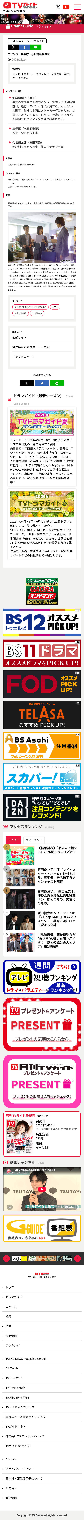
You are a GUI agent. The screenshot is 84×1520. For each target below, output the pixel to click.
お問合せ (11, 1488)
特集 (8, 1316)
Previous (6, 1258)
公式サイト (19, 337)
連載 (8, 1326)
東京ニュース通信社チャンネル (25, 1417)
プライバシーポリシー (20, 1469)
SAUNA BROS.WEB (17, 1397)
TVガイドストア (16, 1426)
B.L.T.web (12, 1368)
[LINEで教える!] (35, 47)
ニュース (11, 1307)
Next (77, 1258)
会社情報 (11, 1498)
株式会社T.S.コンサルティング (25, 1436)
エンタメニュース (23, 357)
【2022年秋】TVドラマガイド (27, 41)
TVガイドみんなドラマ (20, 1407)
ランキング (13, 1345)
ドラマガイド (14, 1297)
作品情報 (11, 1336)
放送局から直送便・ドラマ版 (30, 347)
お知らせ (11, 1459)
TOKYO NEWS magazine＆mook (26, 1358)
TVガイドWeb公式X (18, 1446)
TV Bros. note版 (16, 1388)
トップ (10, 1287)
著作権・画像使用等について (24, 1478)
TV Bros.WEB (14, 1378)
